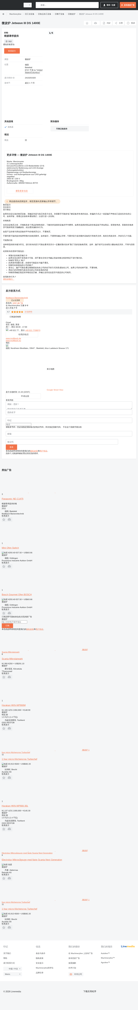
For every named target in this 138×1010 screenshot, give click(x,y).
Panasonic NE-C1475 (12, 499)
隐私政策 (34, 451)
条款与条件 (40, 953)
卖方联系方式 (9, 963)
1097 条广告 (18, 303)
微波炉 (28, 59)
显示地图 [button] (50, 369)
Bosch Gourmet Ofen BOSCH (17, 594)
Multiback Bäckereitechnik (17, 298)
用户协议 (43, 451)
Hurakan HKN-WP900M (14, 705)
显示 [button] (23, 330)
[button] (87, 23)
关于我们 (7, 953)
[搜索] (38, 5)
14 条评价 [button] (28, 312)
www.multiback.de (13, 338)
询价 (10, 41)
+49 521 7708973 (32, 330)
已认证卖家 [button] (15, 300)
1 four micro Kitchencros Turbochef (19, 759)
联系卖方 (12, 51)
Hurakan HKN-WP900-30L (15, 806)
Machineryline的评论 (44, 968)
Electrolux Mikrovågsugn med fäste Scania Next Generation (32, 859)
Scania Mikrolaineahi (12, 659)
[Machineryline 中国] (11, 5)
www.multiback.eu (13, 340)
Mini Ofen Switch (10, 548)
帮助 (5, 958)
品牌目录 (39, 973)
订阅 (7, 625)
